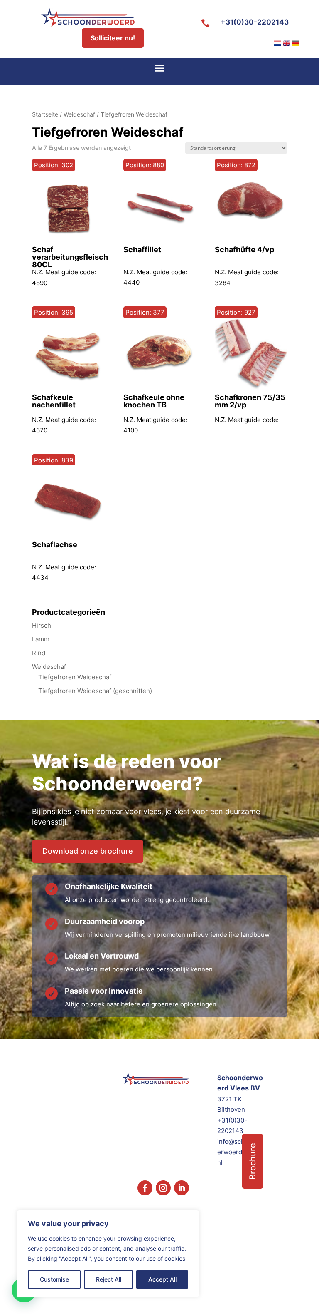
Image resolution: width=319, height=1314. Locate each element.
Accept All (162, 1279)
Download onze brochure (87, 851)
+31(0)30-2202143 (255, 22)
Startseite (45, 114)
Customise (54, 1279)
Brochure (253, 1161)
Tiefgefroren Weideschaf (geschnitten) (95, 691)
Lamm (40, 639)
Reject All (108, 1279)
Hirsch (41, 625)
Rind (38, 653)
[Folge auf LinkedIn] (181, 1187)
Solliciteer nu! (113, 38)
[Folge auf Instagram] (163, 1187)
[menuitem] (277, 43)
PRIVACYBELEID (265, 1295)
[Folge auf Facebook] (144, 1187)
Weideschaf (79, 114)
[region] (108, 1253)
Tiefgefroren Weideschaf (74, 677)
